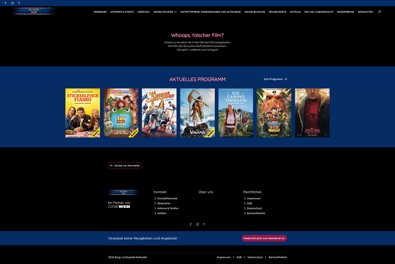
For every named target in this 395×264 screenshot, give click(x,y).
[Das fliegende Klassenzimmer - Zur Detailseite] (159, 112)
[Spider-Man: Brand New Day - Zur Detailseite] (312, 112)
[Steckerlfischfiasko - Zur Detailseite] (82, 112)
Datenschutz (255, 257)
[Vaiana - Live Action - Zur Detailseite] (197, 112)
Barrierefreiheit (278, 257)
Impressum (224, 257)
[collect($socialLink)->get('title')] (5, 3)
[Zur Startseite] (34, 12)
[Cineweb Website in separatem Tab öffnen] (119, 206)
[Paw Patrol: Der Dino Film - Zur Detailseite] (274, 112)
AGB (239, 257)
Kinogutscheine (163, 11)
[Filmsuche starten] (379, 12)
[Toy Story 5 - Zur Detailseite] (121, 112)
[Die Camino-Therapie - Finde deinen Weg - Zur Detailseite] (235, 112)
